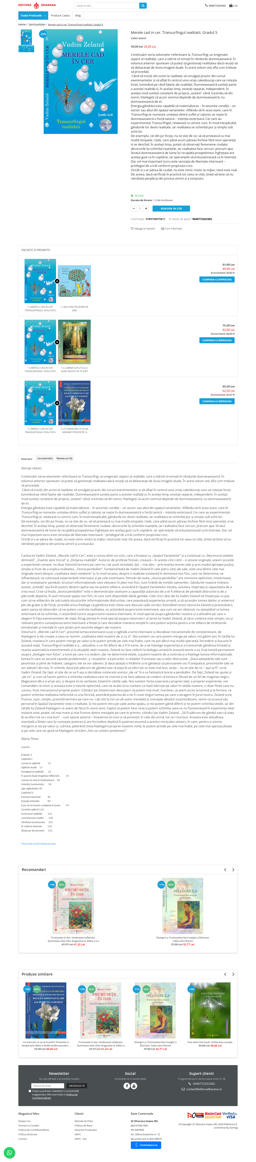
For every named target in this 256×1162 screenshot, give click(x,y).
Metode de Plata (84, 1121)
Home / (23, 24)
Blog (78, 15)
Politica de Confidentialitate (33, 1130)
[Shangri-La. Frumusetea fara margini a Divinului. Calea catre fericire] (183, 906)
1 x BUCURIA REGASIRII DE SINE (74, 308)
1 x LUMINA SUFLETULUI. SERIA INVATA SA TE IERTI (74, 369)
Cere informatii (173, 228)
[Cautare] (143, 6)
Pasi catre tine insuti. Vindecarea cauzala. (210, 1042)
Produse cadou (60, 15)
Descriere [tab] (26, 459)
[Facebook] (127, 1086)
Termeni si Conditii (28, 1125)
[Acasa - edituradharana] (37, 5)
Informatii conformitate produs (38, 843)
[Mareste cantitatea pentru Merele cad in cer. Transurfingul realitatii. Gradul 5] (146, 209)
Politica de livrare (27, 1134)
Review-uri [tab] (64, 458)
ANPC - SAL (81, 1138)
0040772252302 (203, 1083)
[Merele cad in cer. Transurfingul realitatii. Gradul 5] (80, 81)
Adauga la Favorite (144, 228)
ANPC (78, 1134)
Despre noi (24, 1121)
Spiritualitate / (38, 24)
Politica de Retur (84, 1125)
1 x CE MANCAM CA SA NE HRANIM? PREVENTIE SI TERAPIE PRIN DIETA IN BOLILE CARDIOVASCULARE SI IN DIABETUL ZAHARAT (74, 430)
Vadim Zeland (138, 38)
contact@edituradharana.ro (204, 1089)
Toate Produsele (31, 15)
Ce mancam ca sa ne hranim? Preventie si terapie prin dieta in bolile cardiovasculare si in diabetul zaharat (46, 1043)
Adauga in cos (171, 208)
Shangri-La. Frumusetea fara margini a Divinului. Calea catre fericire (182, 939)
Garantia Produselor (86, 1130)
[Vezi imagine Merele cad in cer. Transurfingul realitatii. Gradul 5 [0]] (26, 37)
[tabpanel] (80, 81)
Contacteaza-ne (148, 1145)
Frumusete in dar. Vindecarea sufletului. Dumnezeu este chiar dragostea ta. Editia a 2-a (73, 939)
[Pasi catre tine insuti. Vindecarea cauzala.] (210, 1010)
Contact (22, 1138)
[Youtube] (134, 1086)
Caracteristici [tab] (45, 458)
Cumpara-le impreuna (217, 279)
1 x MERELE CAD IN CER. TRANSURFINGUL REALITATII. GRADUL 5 (40, 308)
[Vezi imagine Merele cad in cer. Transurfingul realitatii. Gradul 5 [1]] (26, 48)
